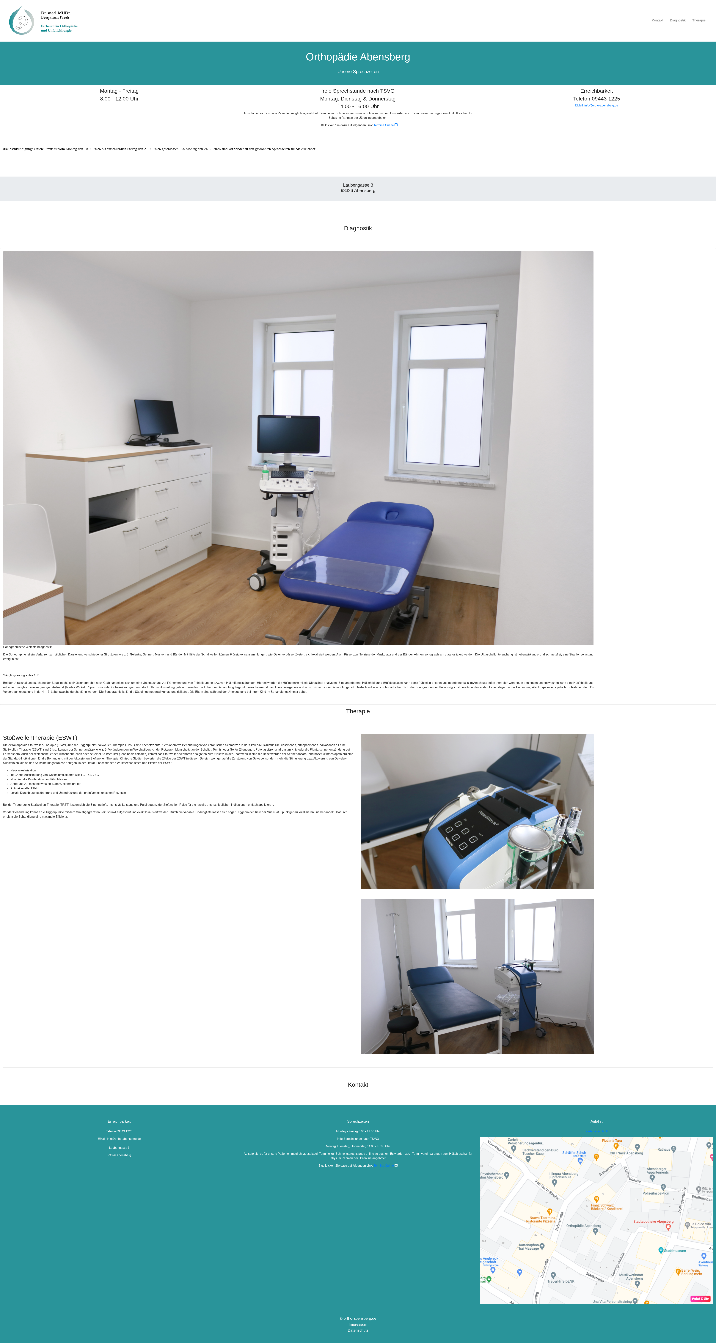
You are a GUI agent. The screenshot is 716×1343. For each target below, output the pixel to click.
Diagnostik (678, 20)
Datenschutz (358, 1330)
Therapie (699, 20)
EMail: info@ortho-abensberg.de (596, 105)
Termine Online (384, 125)
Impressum (358, 1324)
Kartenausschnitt (596, 1131)
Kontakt (657, 20)
